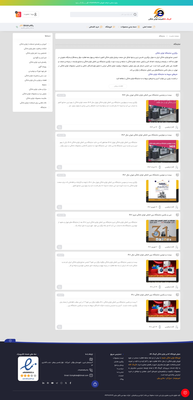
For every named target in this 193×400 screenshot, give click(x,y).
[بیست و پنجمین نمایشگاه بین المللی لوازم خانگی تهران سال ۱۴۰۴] (159, 111)
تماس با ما (120, 372)
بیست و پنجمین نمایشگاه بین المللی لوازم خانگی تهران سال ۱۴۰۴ (147, 95)
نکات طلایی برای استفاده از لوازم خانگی (33, 102)
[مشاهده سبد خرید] (18, 14)
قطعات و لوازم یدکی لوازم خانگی (35, 80)
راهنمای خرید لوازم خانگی (37, 62)
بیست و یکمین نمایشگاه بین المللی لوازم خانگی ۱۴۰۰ (151, 294)
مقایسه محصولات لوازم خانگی (36, 98)
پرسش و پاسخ (118, 365)
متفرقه (44, 84)
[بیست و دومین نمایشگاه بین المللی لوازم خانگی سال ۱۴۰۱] (159, 271)
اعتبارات (121, 376)
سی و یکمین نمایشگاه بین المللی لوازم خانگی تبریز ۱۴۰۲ (150, 215)
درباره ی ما (120, 369)
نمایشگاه (43, 107)
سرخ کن (169, 378)
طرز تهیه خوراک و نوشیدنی (37, 71)
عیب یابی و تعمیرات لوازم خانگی (35, 75)
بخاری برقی (161, 378)
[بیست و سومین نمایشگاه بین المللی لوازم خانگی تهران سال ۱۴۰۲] (159, 191)
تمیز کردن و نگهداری (39, 57)
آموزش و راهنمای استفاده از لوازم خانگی (32, 44)
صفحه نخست (174, 36)
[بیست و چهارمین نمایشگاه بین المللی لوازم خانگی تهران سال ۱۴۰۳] (159, 151)
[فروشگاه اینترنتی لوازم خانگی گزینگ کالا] (159, 14)
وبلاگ (121, 379)
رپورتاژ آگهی (42, 66)
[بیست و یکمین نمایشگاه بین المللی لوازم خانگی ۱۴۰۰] (159, 311)
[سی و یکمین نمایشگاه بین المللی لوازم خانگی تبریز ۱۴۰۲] (159, 231)
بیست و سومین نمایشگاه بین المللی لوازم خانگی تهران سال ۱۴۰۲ (147, 175)
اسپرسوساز (176, 378)
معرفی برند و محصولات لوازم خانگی (34, 93)
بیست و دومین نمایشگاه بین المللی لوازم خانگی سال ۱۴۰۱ (150, 254)
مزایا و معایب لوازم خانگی (37, 89)
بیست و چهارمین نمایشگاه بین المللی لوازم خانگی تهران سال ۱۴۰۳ (146, 135)
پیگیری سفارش (118, 361)
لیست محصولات (118, 358)
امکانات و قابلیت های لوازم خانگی (35, 48)
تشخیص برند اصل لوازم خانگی (36, 53)
